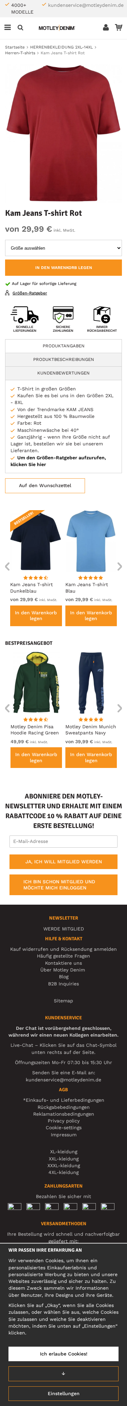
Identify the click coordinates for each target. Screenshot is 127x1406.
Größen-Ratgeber (30, 293)
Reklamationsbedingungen (63, 1114)
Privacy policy (64, 1120)
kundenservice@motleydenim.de (86, 5)
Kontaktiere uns (63, 963)
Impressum (64, 1134)
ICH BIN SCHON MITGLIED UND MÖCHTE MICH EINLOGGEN (59, 884)
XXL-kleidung (64, 1158)
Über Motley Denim (63, 969)
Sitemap (63, 1000)
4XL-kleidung (63, 1172)
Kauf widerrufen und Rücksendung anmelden (63, 949)
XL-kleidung (63, 1151)
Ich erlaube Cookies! (63, 1353)
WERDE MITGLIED (63, 928)
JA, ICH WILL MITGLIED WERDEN (63, 861)
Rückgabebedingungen (64, 1107)
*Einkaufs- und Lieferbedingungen (63, 1100)
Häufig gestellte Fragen (63, 956)
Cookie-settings (64, 1127)
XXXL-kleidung (63, 1165)
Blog (63, 976)
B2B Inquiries (63, 983)
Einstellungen (64, 1393)
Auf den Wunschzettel (45, 485)
